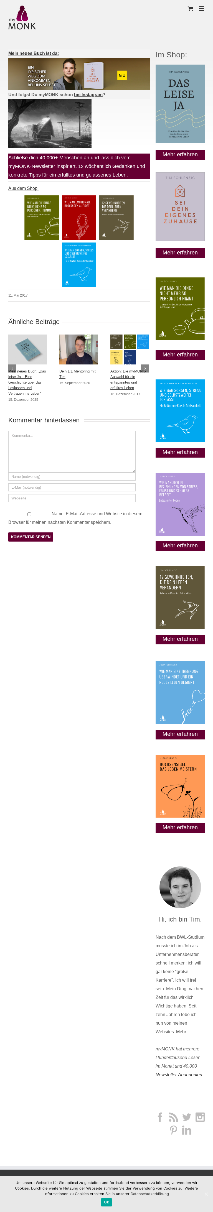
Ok (106, 1202)
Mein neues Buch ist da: (33, 53)
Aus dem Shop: (23, 188)
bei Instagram (88, 94)
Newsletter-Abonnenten (179, 1074)
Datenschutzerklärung (150, 1193)
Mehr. (181, 1031)
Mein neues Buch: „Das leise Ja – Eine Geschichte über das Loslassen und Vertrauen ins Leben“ (27, 382)
